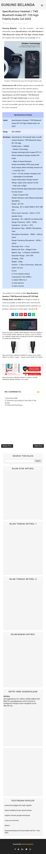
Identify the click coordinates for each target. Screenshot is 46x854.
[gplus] (22, 849)
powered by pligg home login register (18, 805)
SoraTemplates (27, 844)
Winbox (7, 696)
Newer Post (7, 446)
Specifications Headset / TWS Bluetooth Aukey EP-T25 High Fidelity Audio (20, 296)
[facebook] (15, 849)
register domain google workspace (17, 815)
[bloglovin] (26, 849)
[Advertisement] (23, 495)
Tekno (25, 23)
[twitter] (18, 849)
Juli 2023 (17, 299)
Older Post (38, 446)
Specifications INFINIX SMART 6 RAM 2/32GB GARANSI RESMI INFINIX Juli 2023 (19, 378)
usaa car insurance (12, 820)
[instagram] (30, 849)
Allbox (20, 23)
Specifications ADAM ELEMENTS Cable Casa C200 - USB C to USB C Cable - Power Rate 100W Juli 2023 (22, 356)
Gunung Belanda (18, 5)
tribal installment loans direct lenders (18, 810)
